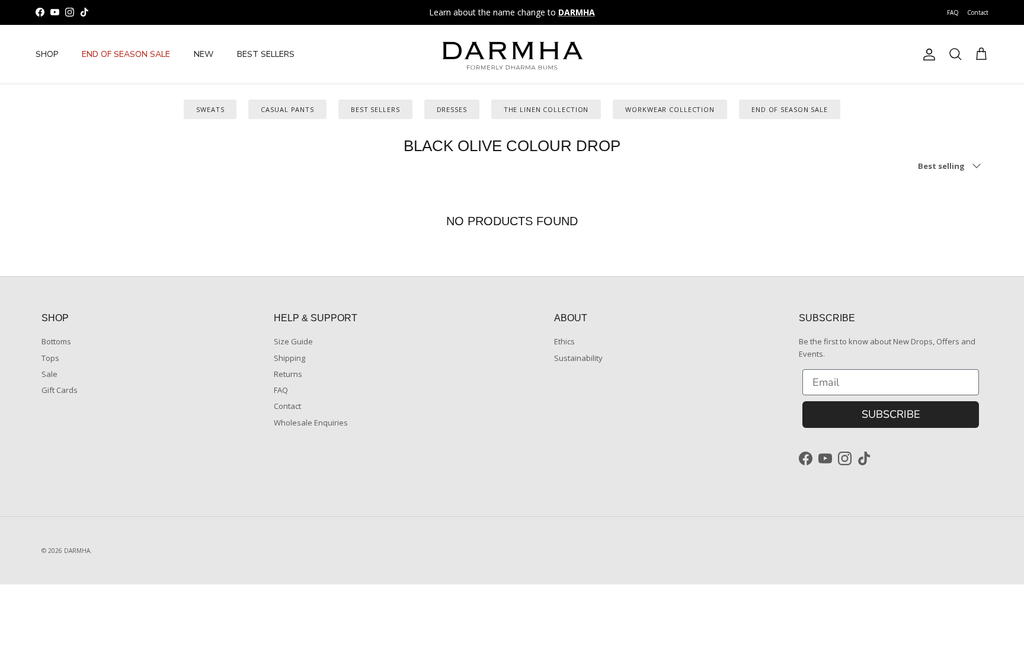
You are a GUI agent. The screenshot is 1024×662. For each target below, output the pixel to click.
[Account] (926, 54)
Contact (977, 12)
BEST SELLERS (266, 54)
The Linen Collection (546, 109)
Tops (50, 358)
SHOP (47, 54)
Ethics (564, 341)
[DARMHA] (512, 54)
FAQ (953, 12)
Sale (49, 374)
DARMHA (77, 550)
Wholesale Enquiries (311, 422)
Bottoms (56, 341)
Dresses (452, 109)
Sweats (210, 109)
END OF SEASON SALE (126, 54)
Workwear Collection (670, 109)
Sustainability (578, 358)
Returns (288, 374)
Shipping (289, 358)
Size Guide (293, 341)
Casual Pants (287, 109)
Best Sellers (375, 109)
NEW (203, 54)
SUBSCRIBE (891, 414)
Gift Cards (59, 390)
